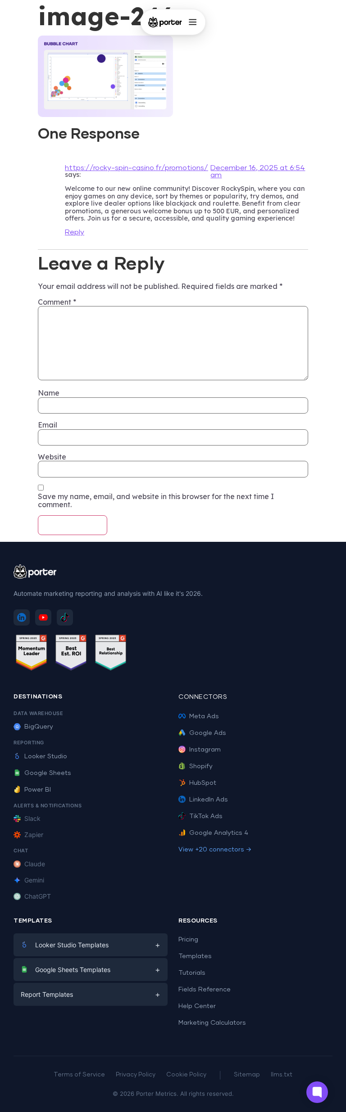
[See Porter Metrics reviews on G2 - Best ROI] (71, 654)
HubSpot (202, 783)
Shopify (201, 766)
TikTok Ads (206, 816)
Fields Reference (204, 989)
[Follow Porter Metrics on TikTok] (65, 617)
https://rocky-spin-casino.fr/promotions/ (136, 167)
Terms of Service (79, 1075)
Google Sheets (47, 773)
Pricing (188, 939)
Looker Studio (45, 756)
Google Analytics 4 (218, 833)
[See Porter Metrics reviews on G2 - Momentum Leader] (32, 654)
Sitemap (247, 1075)
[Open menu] (192, 22)
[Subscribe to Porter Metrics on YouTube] (43, 617)
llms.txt (281, 1075)
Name (48, 393)
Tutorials (191, 973)
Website (52, 457)
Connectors (202, 697)
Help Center (197, 1006)
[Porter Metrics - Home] (165, 22)
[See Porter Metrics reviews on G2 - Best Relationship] (111, 654)
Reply (74, 232)
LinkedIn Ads (208, 800)
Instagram (205, 750)
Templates (195, 956)
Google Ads (207, 733)
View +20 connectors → (214, 849)
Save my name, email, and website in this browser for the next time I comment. (156, 500)
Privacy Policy (135, 1075)
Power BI (37, 790)
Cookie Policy (186, 1075)
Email (47, 425)
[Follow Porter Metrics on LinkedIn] (22, 617)
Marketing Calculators (212, 1023)
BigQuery (38, 727)
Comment (57, 302)
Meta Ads (204, 716)
